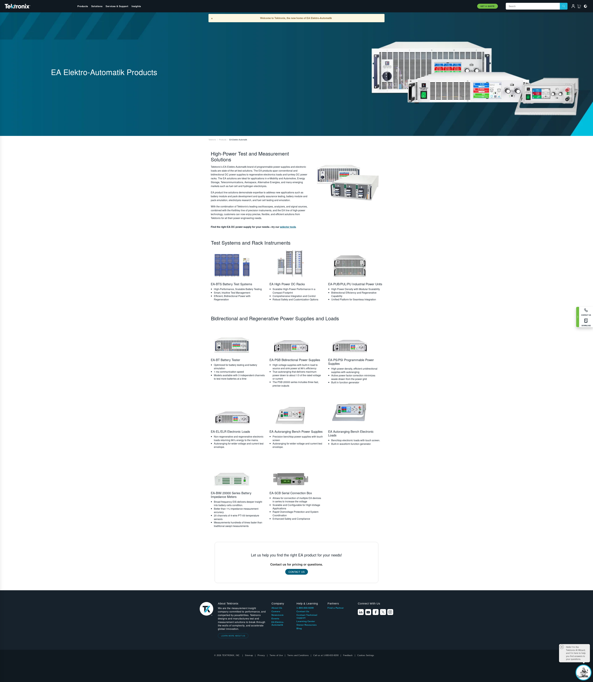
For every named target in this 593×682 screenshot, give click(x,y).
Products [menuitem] (82, 6)
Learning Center (305, 621)
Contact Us (296, 572)
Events (275, 618)
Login (572, 6)
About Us (276, 608)
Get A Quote (487, 6)
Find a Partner (336, 608)
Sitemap (249, 655)
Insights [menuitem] (136, 6)
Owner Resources (306, 625)
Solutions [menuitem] (96, 6)
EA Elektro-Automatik (277, 623)
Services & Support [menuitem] (117, 6)
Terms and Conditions (298, 655)
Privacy (261, 655)
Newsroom (277, 615)
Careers (275, 611)
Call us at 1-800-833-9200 (326, 655)
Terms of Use (276, 655)
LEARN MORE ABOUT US (233, 635)
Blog (299, 628)
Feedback (348, 655)
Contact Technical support (306, 616)
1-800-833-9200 (305, 608)
